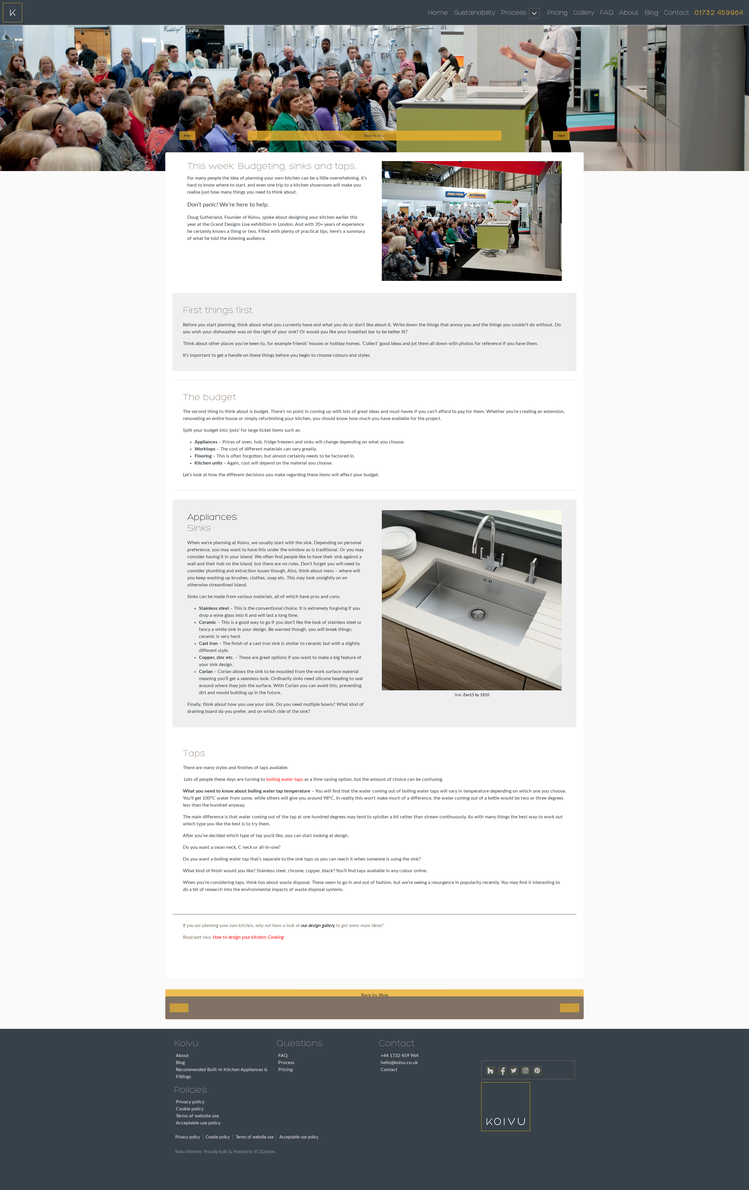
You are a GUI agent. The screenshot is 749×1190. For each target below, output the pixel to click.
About (629, 13)
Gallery (584, 13)
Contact (676, 13)
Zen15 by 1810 (476, 695)
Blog (651, 13)
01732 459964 (719, 13)
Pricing (557, 13)
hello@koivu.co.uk (399, 1062)
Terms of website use (197, 1116)
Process (513, 13)
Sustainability (475, 13)
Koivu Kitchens (188, 1152)
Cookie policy (190, 1109)
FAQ (607, 13)
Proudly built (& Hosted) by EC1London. (240, 1152)
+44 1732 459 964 (399, 1055)
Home (438, 13)
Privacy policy (190, 1101)
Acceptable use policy (198, 1123)
